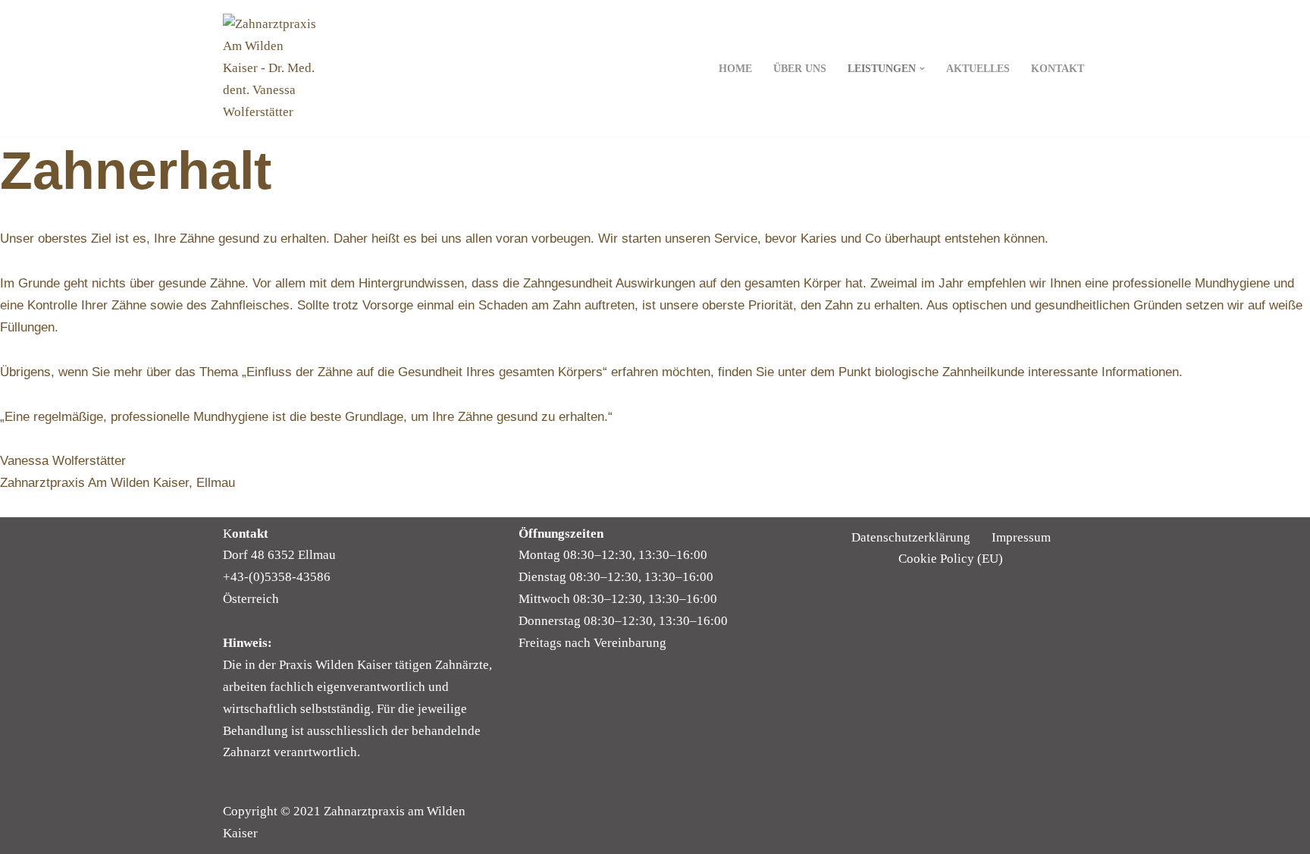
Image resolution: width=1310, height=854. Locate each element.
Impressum (1021, 537)
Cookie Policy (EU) (950, 558)
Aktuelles (978, 68)
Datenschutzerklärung (910, 537)
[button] (922, 68)
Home (735, 68)
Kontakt (1057, 68)
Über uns (799, 68)
